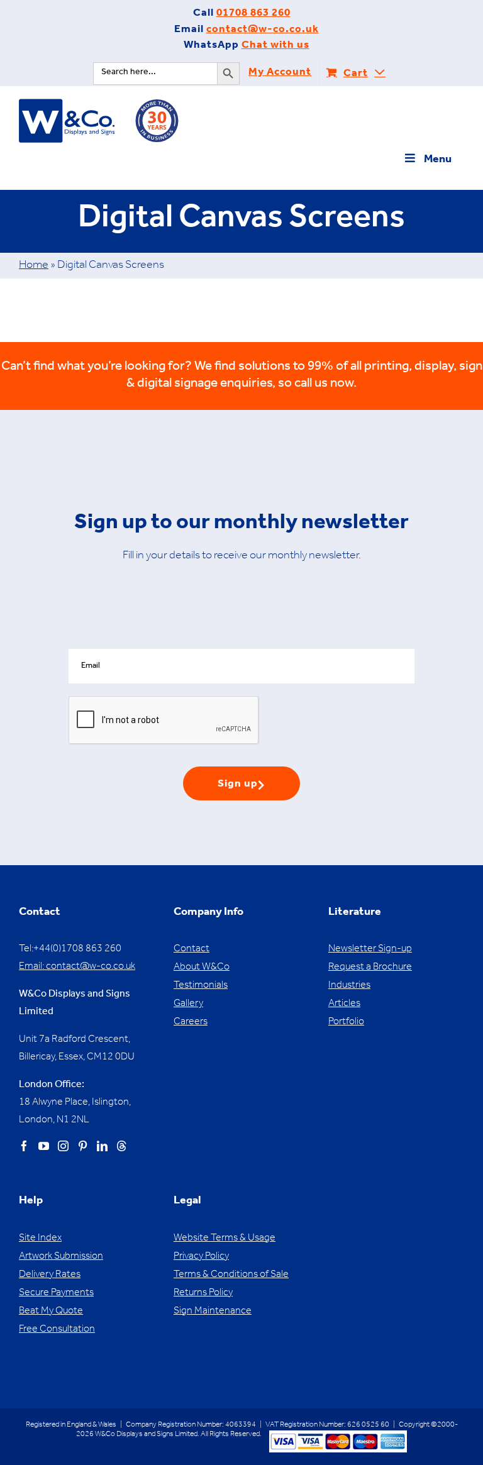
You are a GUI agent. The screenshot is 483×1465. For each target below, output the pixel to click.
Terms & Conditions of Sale (231, 1275)
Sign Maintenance (213, 1312)
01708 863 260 (253, 14)
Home (33, 266)
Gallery (188, 1004)
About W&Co (202, 968)
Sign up (238, 785)
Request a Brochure (370, 968)
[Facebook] (24, 1146)
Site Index (40, 1239)
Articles (344, 1004)
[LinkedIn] (102, 1146)
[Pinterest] (82, 1146)
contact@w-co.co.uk (262, 30)
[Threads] (121, 1146)
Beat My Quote (51, 1312)
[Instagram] (63, 1146)
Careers (191, 1022)
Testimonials (201, 986)
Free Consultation (57, 1330)
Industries (349, 986)
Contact (191, 949)
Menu (438, 160)
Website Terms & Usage (224, 1239)
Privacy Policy (201, 1257)
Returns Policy (203, 1293)
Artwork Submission (61, 1257)
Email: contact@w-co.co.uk (77, 967)
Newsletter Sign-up (370, 949)
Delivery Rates (49, 1275)
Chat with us (275, 46)
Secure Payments (56, 1293)
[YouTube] (43, 1146)
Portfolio (346, 1022)
